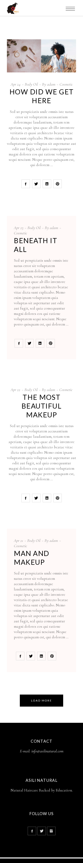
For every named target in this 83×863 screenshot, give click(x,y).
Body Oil (31, 84)
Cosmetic (66, 84)
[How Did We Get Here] (41, 55)
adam (51, 84)
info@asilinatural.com (47, 751)
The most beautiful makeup (41, 406)
